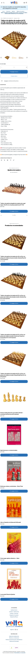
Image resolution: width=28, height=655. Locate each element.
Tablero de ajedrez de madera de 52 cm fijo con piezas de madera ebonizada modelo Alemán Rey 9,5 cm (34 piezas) (13, 297)
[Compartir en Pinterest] (11, 160)
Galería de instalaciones (14, 636)
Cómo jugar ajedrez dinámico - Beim (9, 558)
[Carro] (26, 3)
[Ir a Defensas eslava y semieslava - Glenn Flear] (14, 471)
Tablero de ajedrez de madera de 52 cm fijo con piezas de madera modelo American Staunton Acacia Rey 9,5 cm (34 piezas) (12, 336)
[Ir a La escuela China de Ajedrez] (14, 579)
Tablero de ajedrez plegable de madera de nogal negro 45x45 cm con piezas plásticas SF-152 (12, 204)
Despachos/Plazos (14, 616)
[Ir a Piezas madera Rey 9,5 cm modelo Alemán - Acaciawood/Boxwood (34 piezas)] (14, 397)
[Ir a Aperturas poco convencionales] (14, 435)
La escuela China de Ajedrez (7, 594)
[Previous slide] (1, 57)
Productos (8, 11)
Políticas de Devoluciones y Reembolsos (14, 639)
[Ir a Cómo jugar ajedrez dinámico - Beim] (14, 543)
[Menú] (2, 3)
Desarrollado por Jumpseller (19, 652)
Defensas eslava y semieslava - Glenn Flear (11, 486)
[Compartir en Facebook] (1, 160)
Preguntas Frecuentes (14, 615)
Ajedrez (13, 11)
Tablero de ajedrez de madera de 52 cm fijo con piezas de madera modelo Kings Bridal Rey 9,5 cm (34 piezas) (13, 375)
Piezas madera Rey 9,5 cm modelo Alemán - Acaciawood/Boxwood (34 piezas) (11, 413)
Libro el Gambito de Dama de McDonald (10, 522)
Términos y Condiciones (14, 637)
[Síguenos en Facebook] (17, 629)
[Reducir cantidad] (1, 67)
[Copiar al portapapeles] (14, 160)
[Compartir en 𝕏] (4, 160)
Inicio (3, 11)
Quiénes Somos (14, 610)
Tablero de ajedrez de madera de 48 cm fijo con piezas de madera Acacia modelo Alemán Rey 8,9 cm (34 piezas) (13, 258)
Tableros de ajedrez (20, 11)
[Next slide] (26, 57)
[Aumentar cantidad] (26, 67)
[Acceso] (24, 3)
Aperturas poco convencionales (8, 450)
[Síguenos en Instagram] (15, 629)
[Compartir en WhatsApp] (8, 160)
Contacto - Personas (14, 613)
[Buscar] (4, 3)
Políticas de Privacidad (14, 641)
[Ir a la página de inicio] (14, 2)
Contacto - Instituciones (14, 611)
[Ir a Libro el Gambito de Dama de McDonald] (14, 507)
